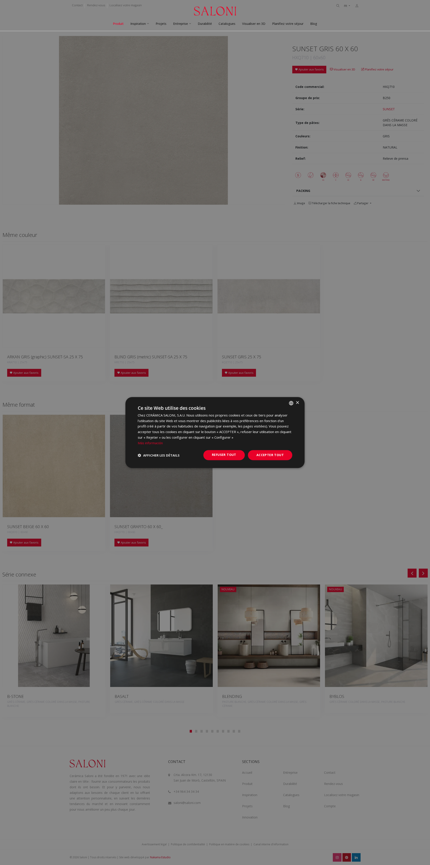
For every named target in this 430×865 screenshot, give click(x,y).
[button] (159, 455)
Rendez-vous (96, 5)
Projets (161, 23)
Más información (150, 443)
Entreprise (180, 23)
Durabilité (205, 23)
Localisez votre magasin (126, 5)
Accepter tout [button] (270, 455)
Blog (313, 23)
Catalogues (227, 23)
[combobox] (291, 403)
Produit (118, 23)
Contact (77, 5)
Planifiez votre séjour (287, 23)
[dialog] (215, 432)
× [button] (297, 402)
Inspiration (138, 23)
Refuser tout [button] (224, 455)
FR (346, 6)
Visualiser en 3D (253, 23)
